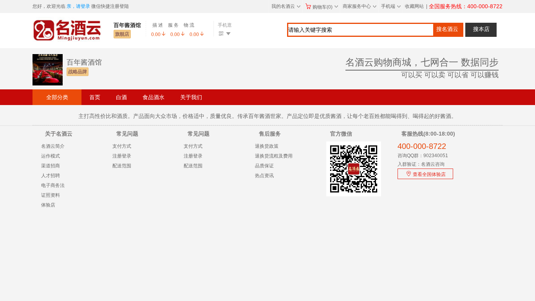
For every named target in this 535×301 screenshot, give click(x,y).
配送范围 (121, 166)
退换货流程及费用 (274, 156)
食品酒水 (153, 97)
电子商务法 (53, 185)
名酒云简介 (53, 146)
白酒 (121, 97)
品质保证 (264, 166)
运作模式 (50, 156)
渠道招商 (50, 166)
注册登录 (121, 156)
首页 (94, 97)
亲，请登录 (78, 6)
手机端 (391, 6)
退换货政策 (266, 146)
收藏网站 (414, 6)
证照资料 (50, 195)
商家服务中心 (359, 6)
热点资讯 (264, 175)
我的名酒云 (285, 6)
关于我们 (191, 97)
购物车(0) (325, 7)
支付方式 (121, 146)
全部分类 (57, 97)
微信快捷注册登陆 (110, 6)
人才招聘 (50, 175)
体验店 (48, 205)
